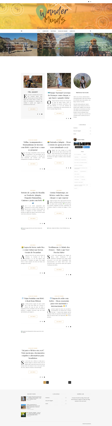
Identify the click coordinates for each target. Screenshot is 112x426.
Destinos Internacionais (80, 162)
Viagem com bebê (78, 182)
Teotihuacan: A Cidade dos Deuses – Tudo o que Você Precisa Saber (59, 250)
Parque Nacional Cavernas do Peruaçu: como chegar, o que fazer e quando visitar (59, 95)
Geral (32, 89)
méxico (76, 171)
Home (38, 31)
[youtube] (88, 1)
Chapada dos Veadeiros (80, 159)
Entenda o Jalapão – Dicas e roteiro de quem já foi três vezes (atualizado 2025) (59, 144)
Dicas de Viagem (62, 31)
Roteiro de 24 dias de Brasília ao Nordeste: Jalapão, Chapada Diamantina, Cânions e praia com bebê (56, 44)
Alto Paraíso (77, 154)
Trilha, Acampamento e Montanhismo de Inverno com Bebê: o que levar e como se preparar (18, 44)
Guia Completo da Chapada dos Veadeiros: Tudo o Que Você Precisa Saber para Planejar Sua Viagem (93, 44)
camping (76, 157)
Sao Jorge (76, 174)
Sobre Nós (45, 31)
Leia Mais (33, 109)
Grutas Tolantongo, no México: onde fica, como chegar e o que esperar (59, 195)
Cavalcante (84, 157)
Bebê (85, 154)
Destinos (53, 31)
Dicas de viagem (78, 165)
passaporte (83, 171)
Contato (72, 31)
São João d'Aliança (79, 176)
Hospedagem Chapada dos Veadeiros (80, 168)
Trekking (76, 179)
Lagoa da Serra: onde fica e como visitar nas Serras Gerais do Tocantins (33, 250)
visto (75, 188)
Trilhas (83, 179)
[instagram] (90, 1)
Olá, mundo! (33, 92)
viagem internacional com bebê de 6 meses (81, 185)
